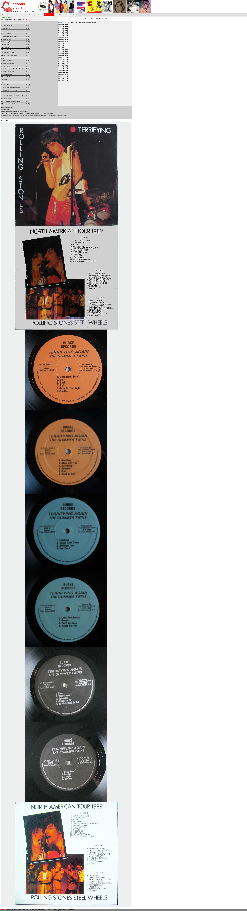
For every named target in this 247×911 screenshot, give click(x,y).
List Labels (71, 15)
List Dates (30, 15)
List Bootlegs (49, 15)
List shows (12, 15)
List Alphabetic (60, 15)
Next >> (103, 18)
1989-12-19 (62, 22)
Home (4, 15)
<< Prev (86, 18)
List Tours (21, 15)
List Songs (39, 15)
